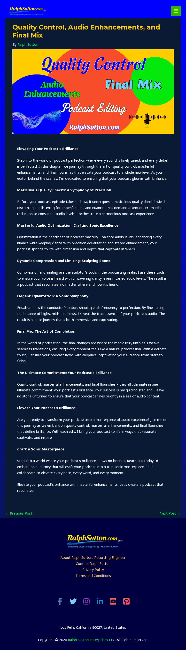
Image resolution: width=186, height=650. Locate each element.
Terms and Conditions (93, 575)
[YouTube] (113, 601)
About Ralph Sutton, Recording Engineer (93, 557)
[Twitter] (73, 601)
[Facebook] (59, 601)
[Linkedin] (99, 601)
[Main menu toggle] (176, 11)
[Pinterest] (126, 601)
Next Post (170, 513)
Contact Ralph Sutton (93, 563)
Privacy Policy (93, 569)
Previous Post (18, 513)
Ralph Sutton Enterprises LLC (91, 639)
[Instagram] (86, 601)
